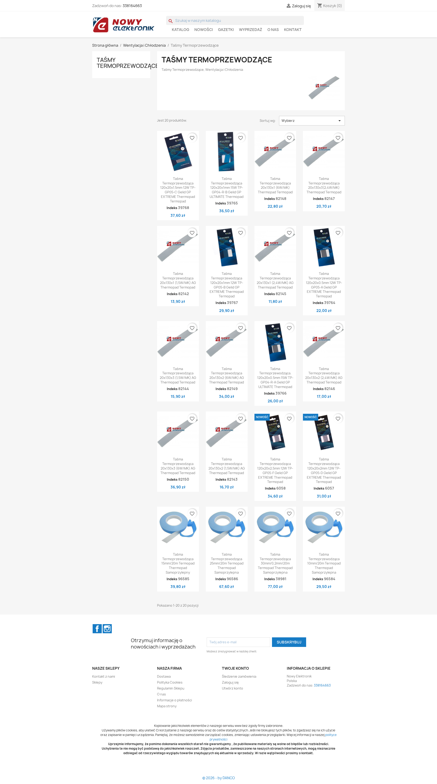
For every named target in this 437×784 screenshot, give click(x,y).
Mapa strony (167, 706)
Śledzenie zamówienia (239, 676)
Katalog (180, 29)
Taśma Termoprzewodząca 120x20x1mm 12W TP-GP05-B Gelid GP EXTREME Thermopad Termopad (227, 284)
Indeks (172, 207)
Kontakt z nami (103, 676)
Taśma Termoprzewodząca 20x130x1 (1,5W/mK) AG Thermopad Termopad (178, 280)
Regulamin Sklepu (170, 688)
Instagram (107, 628)
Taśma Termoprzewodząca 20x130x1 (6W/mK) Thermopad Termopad (275, 185)
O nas (273, 29)
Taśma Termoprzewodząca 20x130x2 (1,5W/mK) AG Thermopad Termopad (226, 466)
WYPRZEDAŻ (250, 29)
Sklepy (97, 682)
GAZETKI (226, 29)
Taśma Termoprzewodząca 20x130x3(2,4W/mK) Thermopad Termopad (324, 185)
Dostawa (164, 676)
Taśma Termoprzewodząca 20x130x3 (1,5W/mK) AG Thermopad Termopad (178, 375)
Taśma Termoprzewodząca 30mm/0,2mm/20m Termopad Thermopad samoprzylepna (275, 563)
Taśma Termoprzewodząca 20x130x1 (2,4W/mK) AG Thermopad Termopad (275, 280)
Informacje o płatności (174, 700)
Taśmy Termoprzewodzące (128, 63)
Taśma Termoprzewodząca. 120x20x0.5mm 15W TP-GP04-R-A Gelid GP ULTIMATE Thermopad (275, 378)
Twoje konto (235, 668)
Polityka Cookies (170, 682)
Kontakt (293, 29)
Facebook (97, 628)
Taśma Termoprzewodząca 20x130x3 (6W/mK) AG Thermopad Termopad (177, 466)
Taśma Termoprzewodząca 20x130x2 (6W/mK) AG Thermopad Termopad (226, 375)
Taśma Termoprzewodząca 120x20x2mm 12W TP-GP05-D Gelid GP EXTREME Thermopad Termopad (324, 470)
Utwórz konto (232, 688)
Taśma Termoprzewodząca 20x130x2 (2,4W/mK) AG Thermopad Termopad (324, 375)
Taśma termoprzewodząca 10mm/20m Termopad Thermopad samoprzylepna (324, 563)
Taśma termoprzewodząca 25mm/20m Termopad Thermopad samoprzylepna (227, 563)
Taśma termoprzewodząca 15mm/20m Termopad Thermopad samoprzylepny (178, 563)
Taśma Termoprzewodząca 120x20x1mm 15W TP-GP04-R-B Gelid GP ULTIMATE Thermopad (227, 187)
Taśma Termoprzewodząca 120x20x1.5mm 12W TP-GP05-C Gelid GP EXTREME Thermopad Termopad (178, 189)
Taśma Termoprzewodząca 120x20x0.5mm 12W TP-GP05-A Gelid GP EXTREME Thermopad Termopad (324, 284)
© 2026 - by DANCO (218, 778)
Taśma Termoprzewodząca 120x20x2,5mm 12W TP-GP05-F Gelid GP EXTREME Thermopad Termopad (275, 470)
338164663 (132, 5)
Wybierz (312, 120)
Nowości (203, 29)
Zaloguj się (230, 682)
